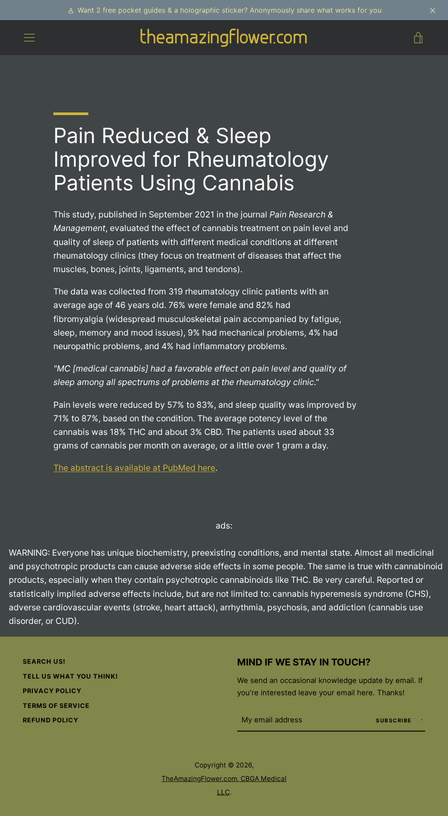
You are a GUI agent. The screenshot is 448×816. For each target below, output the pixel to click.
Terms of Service (56, 705)
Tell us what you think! (70, 676)
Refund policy (50, 720)
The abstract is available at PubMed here (134, 467)
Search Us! (44, 661)
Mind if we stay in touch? (304, 662)
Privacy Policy (52, 690)
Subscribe (394, 720)
